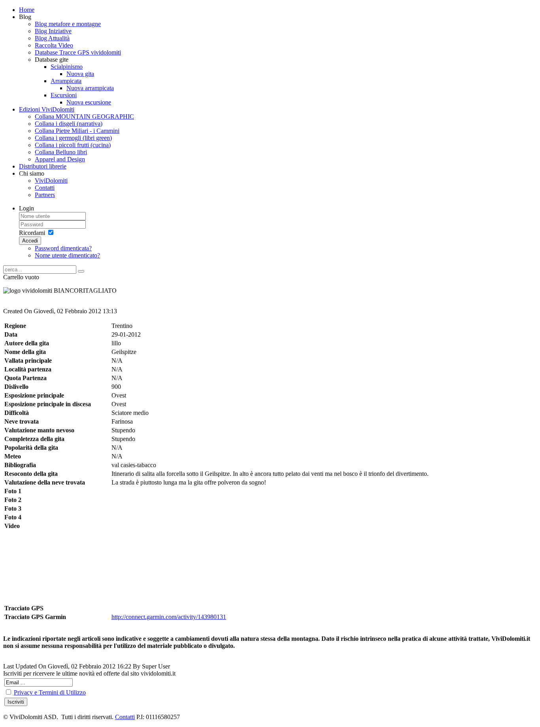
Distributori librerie (42, 166)
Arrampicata (66, 81)
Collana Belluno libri (61, 152)
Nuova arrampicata (90, 88)
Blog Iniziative (53, 31)
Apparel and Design (60, 159)
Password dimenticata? (63, 248)
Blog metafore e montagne (68, 24)
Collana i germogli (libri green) (73, 137)
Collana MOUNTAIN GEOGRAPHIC (84, 116)
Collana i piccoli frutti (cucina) (73, 145)
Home (26, 9)
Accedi (30, 241)
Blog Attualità (52, 38)
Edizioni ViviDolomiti (46, 109)
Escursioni (64, 95)
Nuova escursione (88, 102)
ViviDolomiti (51, 180)
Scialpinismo (67, 66)
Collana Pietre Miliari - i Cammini (77, 130)
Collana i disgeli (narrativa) (68, 123)
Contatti (45, 187)
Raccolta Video (54, 45)
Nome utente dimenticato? (67, 255)
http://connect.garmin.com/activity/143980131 (168, 616)
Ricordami (32, 232)
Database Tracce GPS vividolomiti (78, 52)
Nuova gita (80, 73)
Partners (45, 194)
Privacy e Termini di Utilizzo (50, 692)
